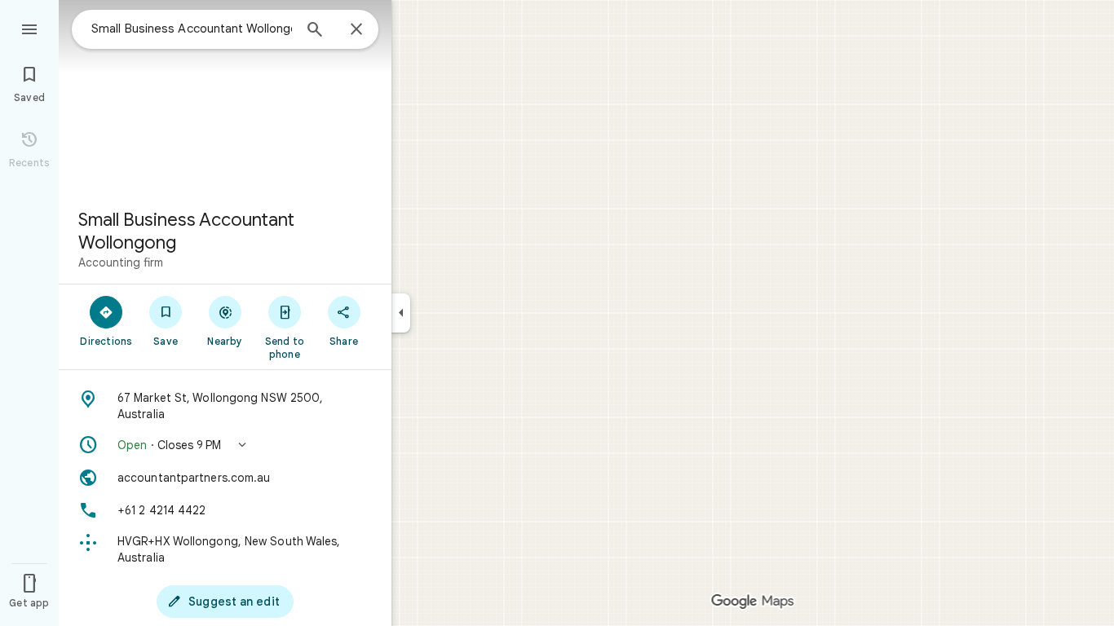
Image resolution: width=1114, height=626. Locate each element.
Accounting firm (120, 262)
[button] (225, 445)
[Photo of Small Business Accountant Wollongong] (225, 98)
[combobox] (191, 28)
